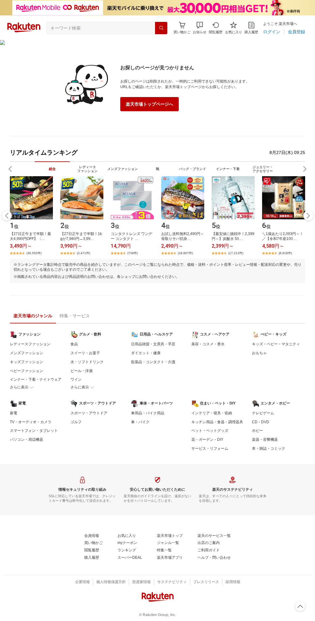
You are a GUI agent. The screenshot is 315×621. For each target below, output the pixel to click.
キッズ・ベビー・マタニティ (276, 344)
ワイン (76, 379)
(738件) (132, 253)
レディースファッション (30, 344)
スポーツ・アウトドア (88, 413)
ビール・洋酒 (81, 371)
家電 (13, 413)
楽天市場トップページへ (149, 104)
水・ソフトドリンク (87, 362)
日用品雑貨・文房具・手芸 (153, 344)
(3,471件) (83, 253)
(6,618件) (285, 253)
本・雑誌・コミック (268, 448)
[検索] (161, 28)
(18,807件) (185, 253)
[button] (199, 28)
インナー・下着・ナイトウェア (36, 379)
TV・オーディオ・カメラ (30, 422)
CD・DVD (260, 422)
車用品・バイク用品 (147, 413)
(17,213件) (235, 253)
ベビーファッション (26, 371)
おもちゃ (259, 353)
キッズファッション (26, 362)
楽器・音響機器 (265, 439)
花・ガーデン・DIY (207, 439)
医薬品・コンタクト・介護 (153, 362)
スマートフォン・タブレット (34, 430)
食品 (74, 344)
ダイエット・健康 (146, 353)
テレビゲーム (263, 413)
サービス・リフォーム (209, 448)
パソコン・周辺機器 (26, 439)
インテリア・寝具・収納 (211, 413)
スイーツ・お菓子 (85, 353)
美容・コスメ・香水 (208, 344)
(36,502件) (34, 253)
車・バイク (140, 422)
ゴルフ (76, 422)
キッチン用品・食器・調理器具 (217, 422)
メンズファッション (26, 353)
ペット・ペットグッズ (209, 430)
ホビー (257, 430)
